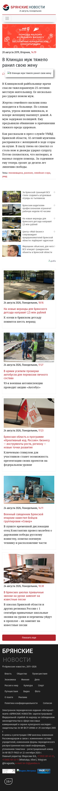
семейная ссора (42, 172)
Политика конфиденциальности (21, 703)
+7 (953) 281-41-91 (45, 756)
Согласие (47, 703)
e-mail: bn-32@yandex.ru (27, 763)
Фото (37, 691)
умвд (4, 176)
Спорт (41, 685)
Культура (28, 685)
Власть (8, 673)
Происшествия (39, 673)
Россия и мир (11, 685)
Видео (26, 691)
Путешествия (11, 691)
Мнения (25, 679)
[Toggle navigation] (7, 18)
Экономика (10, 679)
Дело (37, 679)
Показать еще (29, 637)
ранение (28, 172)
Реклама (22, 697)
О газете (9, 697)
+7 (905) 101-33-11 (10, 759)
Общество (22, 673)
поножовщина (15, 172)
